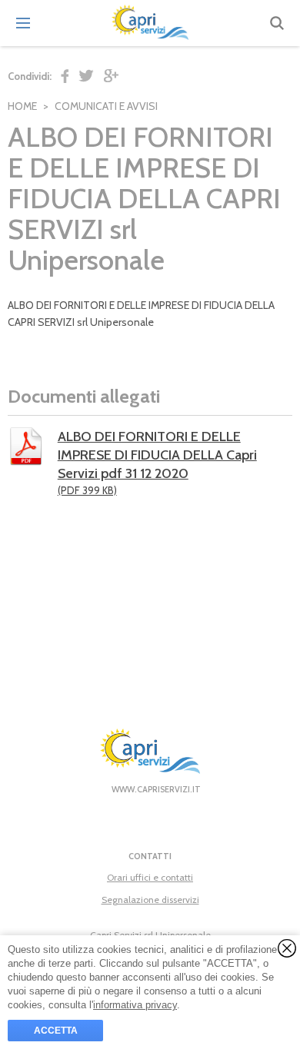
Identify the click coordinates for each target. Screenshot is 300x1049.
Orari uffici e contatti (150, 877)
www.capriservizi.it (156, 789)
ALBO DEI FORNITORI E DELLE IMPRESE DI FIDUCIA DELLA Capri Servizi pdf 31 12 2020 (157, 462)
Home (22, 106)
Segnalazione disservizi (150, 899)
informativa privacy (135, 1005)
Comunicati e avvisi (106, 106)
